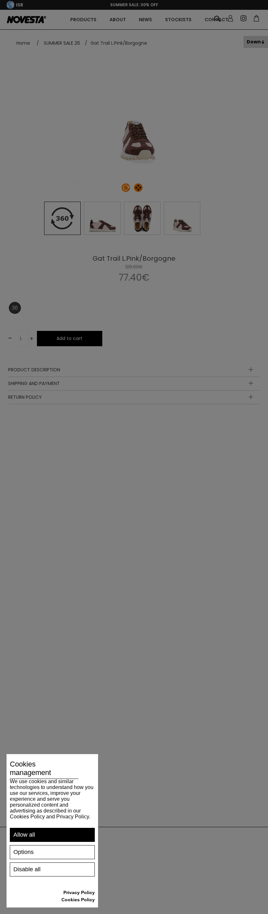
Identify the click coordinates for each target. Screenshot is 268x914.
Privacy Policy (79, 892)
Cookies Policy (78, 899)
